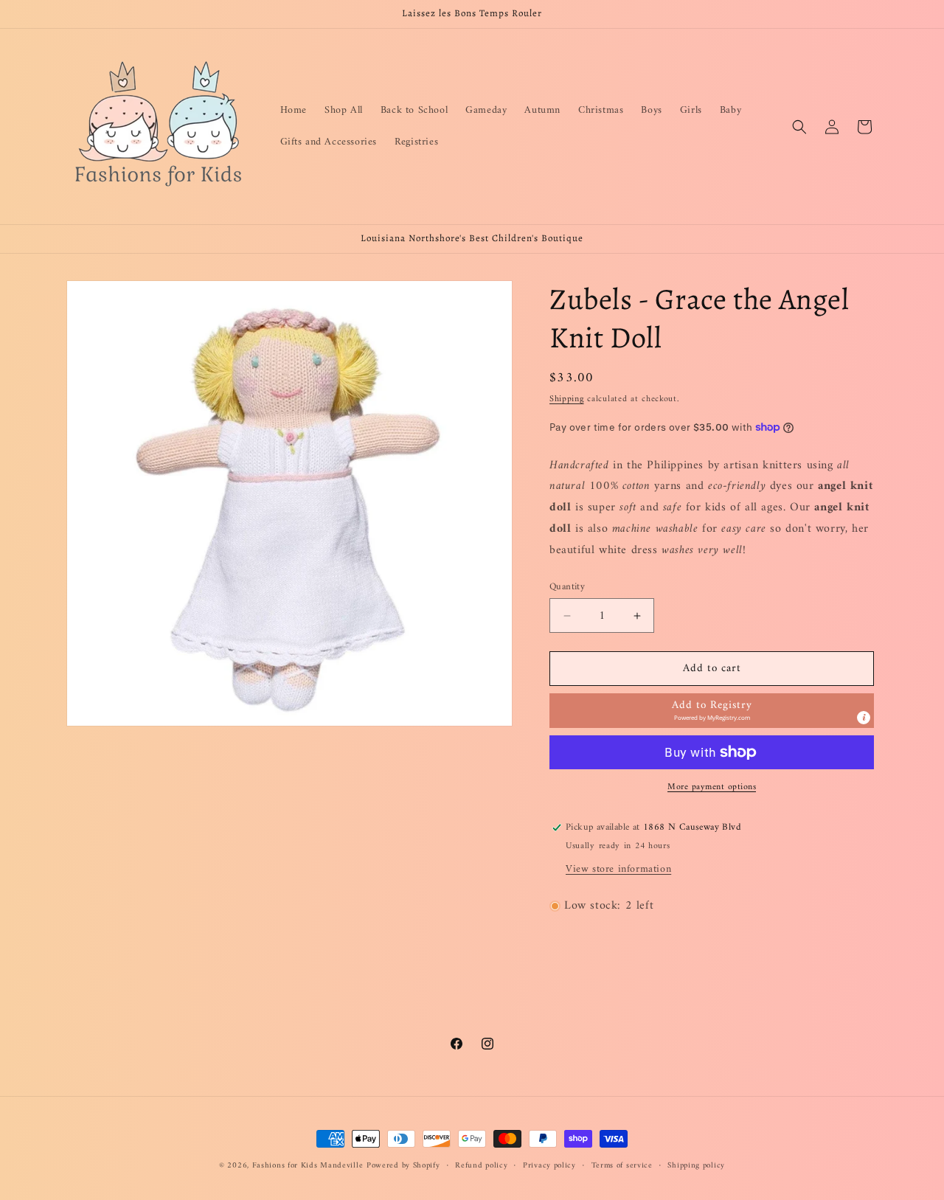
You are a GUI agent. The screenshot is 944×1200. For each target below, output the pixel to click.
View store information (618, 869)
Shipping (566, 399)
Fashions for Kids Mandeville (308, 1166)
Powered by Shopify (403, 1166)
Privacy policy (549, 1166)
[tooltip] (863, 717)
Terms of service (622, 1166)
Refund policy (481, 1166)
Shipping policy (696, 1166)
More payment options (711, 787)
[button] (799, 127)
